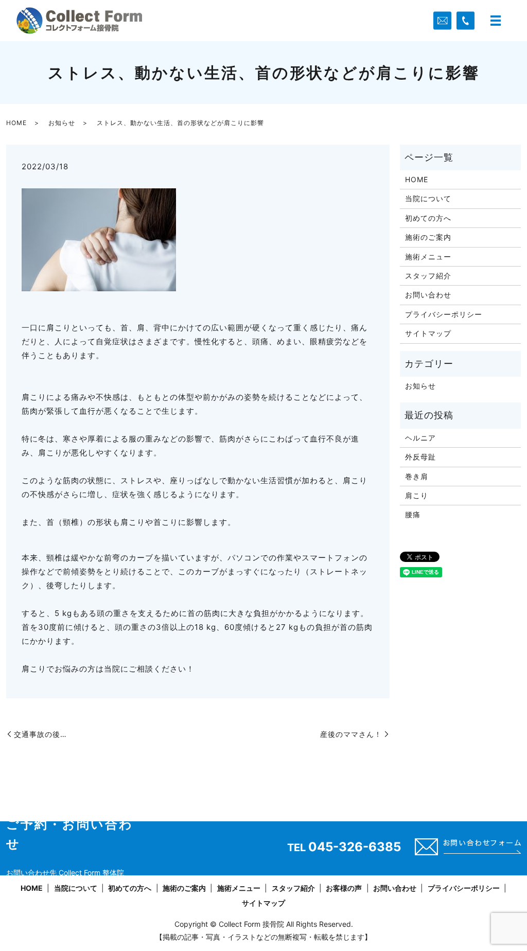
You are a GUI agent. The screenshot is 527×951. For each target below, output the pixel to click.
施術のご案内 (428, 237)
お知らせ (61, 123)
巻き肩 (416, 476)
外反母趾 (420, 456)
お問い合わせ (428, 294)
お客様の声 (344, 888)
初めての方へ (428, 218)
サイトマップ (428, 333)
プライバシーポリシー (443, 314)
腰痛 (412, 514)
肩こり (416, 495)
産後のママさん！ (351, 734)
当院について (428, 198)
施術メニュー (428, 256)
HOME (16, 123)
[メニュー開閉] (495, 20)
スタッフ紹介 (428, 275)
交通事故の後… (40, 734)
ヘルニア (420, 437)
